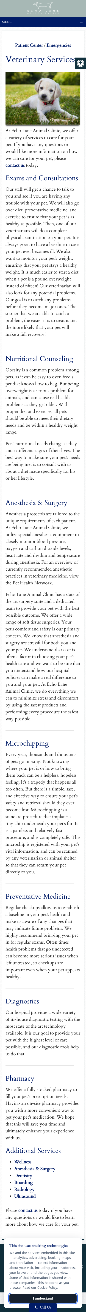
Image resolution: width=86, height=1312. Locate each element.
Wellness (22, 1162)
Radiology (24, 1189)
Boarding (23, 1182)
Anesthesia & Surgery (34, 1169)
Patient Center (29, 45)
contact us (15, 165)
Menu (7, 22)
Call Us (45, 1307)
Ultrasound (25, 1196)
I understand (43, 1298)
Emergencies (59, 45)
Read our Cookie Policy (39, 1287)
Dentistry (23, 1175)
